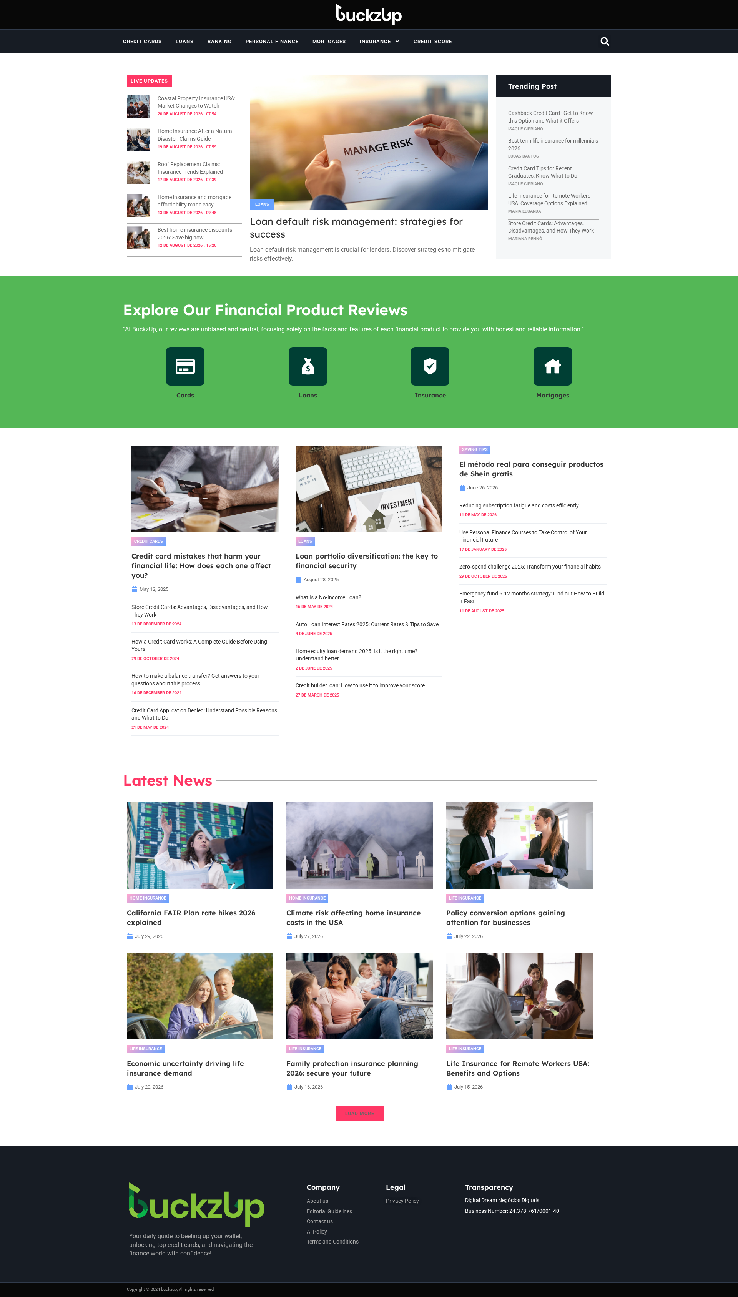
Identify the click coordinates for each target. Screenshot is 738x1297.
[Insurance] (430, 366)
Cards (185, 395)
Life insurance (465, 898)
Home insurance (148, 898)
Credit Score (433, 41)
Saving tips (475, 449)
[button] (604, 41)
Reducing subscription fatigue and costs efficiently (519, 505)
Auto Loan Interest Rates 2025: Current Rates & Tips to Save (367, 624)
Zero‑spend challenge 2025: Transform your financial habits (530, 567)
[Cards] (185, 366)
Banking (220, 41)
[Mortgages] (553, 366)
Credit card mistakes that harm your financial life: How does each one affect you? (201, 566)
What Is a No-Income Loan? (328, 597)
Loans (185, 41)
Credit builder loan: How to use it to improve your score (360, 685)
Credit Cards (142, 41)
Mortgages (329, 41)
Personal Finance (272, 41)
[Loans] (308, 366)
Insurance (375, 41)
